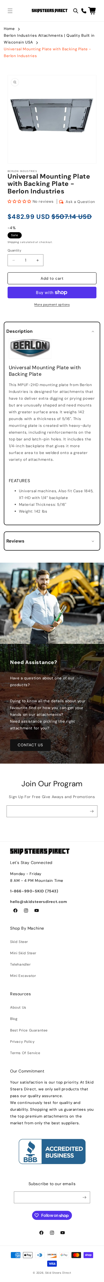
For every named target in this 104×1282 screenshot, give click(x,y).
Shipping (13, 242)
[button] (10, 10)
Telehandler (20, 964)
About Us (18, 1007)
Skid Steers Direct (58, 1272)
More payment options (52, 305)
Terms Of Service (25, 1053)
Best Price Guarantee (29, 1030)
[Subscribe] (91, 811)
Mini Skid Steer (23, 953)
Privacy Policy (22, 1041)
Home (9, 28)
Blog (13, 1018)
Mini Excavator (23, 975)
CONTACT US (30, 745)
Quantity (14, 250)
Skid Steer (19, 941)
